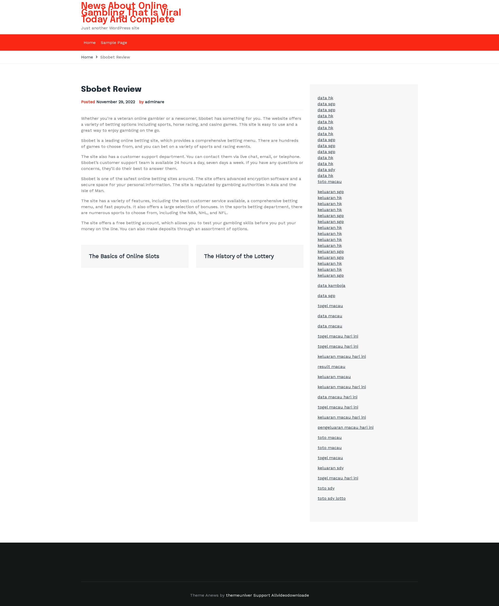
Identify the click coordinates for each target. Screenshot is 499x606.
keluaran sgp (331, 191)
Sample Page (114, 42)
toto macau (330, 181)
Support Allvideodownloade (281, 595)
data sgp (326, 103)
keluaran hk (330, 197)
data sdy (326, 169)
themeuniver (239, 595)
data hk (325, 97)
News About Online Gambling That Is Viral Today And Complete (131, 13)
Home (90, 42)
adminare (154, 101)
